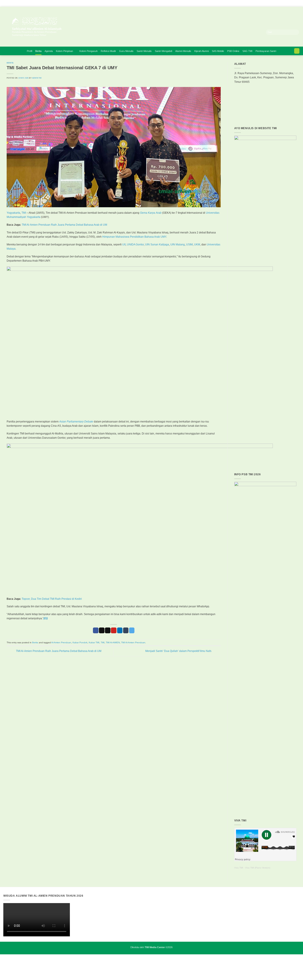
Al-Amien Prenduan (61, 642)
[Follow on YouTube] (258, 32)
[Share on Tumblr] (126, 630)
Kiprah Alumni (201, 51)
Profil (29, 51)
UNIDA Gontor (135, 244)
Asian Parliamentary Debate (76, 421)
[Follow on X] (240, 32)
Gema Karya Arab (150, 212)
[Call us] (253, 32)
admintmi (37, 78)
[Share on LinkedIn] (120, 630)
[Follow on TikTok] (236, 32)
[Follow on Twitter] (245, 32)
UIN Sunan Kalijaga (157, 244)
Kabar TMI (94, 642)
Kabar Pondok (80, 642)
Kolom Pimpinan (64, 51)
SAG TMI (247, 51)
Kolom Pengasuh (88, 51)
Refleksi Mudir (108, 51)
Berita (38, 51)
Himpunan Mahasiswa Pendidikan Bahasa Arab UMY (134, 236)
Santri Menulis (144, 51)
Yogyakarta (13, 212)
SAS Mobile (218, 51)
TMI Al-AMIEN (113, 642)
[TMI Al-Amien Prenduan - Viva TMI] (81, 27)
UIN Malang (177, 244)
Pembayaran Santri (266, 51)
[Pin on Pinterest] (113, 630)
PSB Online (233, 51)
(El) (45, 618)
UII (124, 244)
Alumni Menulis (183, 51)
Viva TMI (238, 867)
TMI (24, 212)
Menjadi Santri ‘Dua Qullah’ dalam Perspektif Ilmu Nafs (178, 651)
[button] (296, 51)
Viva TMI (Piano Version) (257, 867)
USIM (189, 244)
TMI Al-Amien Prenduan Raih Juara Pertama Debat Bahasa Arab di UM (64, 224)
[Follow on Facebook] (227, 32)
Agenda (49, 51)
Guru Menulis (126, 51)
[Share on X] (101, 630)
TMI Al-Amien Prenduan (133, 642)
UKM (196, 244)
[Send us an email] (249, 32)
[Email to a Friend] (107, 630)
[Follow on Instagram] (232, 32)
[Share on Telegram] (132, 630)
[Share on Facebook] (95, 630)
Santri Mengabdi (163, 51)
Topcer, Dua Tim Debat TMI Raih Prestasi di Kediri (52, 598)
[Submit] (296, 32)
